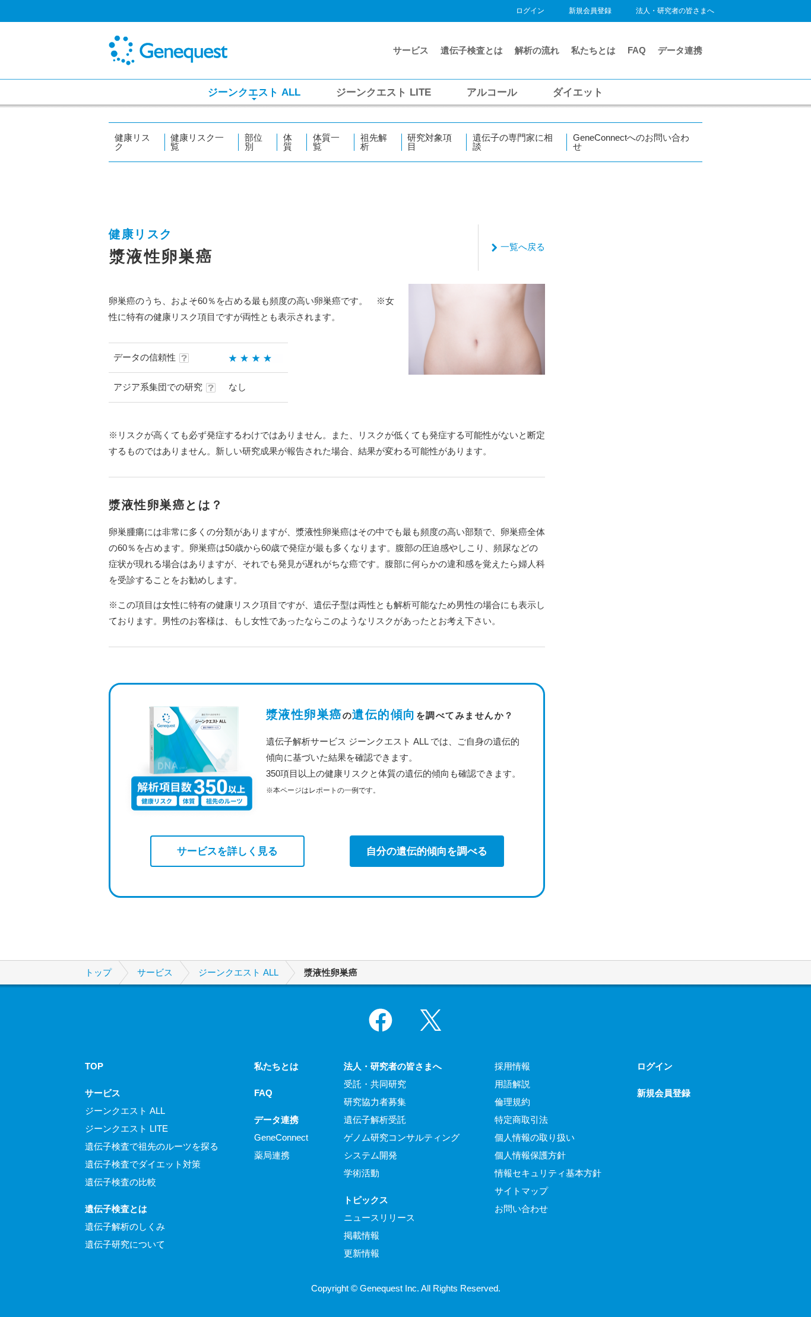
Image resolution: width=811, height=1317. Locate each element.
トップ (98, 972)
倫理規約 (512, 1102)
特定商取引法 (521, 1120)
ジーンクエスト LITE (126, 1128)
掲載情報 (361, 1235)
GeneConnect (281, 1137)
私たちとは (593, 50)
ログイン (530, 11)
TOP (94, 1066)
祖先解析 (373, 142)
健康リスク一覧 (197, 142)
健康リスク (132, 142)
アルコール (492, 92)
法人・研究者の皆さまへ (675, 11)
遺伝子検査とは (472, 50)
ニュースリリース (379, 1217)
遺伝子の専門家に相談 (513, 142)
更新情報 (361, 1253)
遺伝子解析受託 (375, 1120)
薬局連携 (272, 1155)
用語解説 (512, 1084)
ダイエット (578, 92)
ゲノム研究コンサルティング (402, 1137)
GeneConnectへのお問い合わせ (631, 142)
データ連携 (680, 50)
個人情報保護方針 (530, 1155)
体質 (287, 142)
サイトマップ (521, 1191)
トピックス (366, 1200)
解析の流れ (537, 50)
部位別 (253, 142)
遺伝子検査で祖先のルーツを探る (151, 1146)
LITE (383, 92)
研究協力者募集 (375, 1102)
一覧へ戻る (522, 247)
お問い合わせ (521, 1209)
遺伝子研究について (125, 1244)
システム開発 (370, 1155)
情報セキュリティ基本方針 (548, 1173)
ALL (254, 92)
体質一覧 (326, 142)
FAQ (637, 50)
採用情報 (512, 1066)
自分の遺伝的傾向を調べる (426, 851)
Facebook (380, 1020)
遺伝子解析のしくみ (125, 1226)
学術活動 (361, 1173)
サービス (411, 50)
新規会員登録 (590, 11)
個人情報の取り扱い (535, 1137)
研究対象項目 (429, 142)
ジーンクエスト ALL (238, 972)
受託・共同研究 (375, 1084)
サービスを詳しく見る (227, 851)
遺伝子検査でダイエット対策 (143, 1164)
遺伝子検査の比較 (120, 1182)
